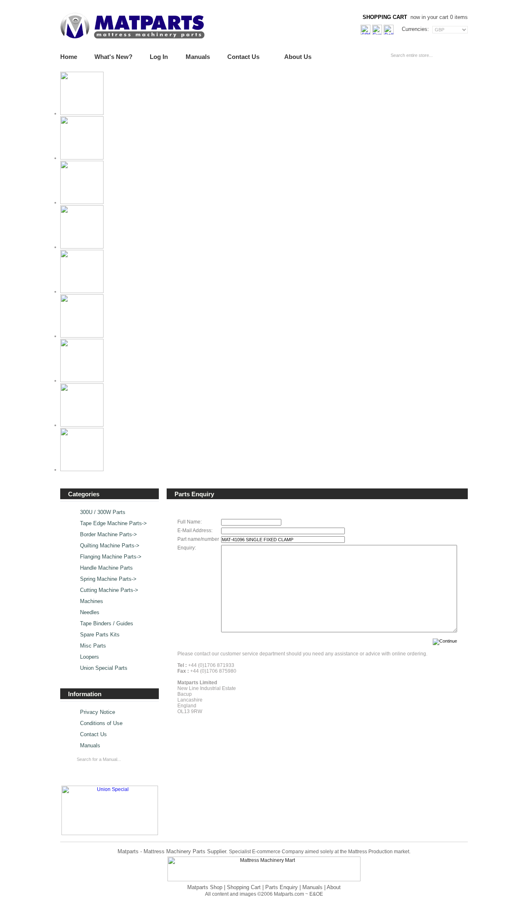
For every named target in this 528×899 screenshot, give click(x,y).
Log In (159, 56)
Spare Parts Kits (100, 635)
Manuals (198, 56)
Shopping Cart (244, 887)
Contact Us (243, 56)
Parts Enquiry (281, 887)
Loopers (89, 657)
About (334, 887)
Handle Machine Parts (106, 568)
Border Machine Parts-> (108, 535)
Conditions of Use (101, 723)
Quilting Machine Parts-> (109, 546)
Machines (91, 601)
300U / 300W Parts (102, 512)
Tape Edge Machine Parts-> (113, 523)
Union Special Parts (103, 668)
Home (68, 56)
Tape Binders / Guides (106, 624)
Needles (89, 612)
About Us (297, 56)
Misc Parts (93, 646)
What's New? (113, 56)
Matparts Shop (204, 887)
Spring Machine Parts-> (108, 579)
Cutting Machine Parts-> (109, 590)
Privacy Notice (97, 712)
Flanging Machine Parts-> (110, 557)
